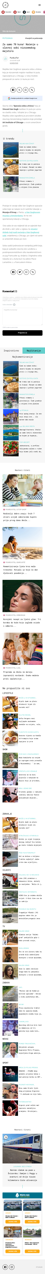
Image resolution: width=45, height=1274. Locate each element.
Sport (28, 12)
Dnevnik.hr (8, 12)
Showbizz (38, 12)
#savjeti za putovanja (33, 38)
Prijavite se (22, 333)
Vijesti (19, 12)
